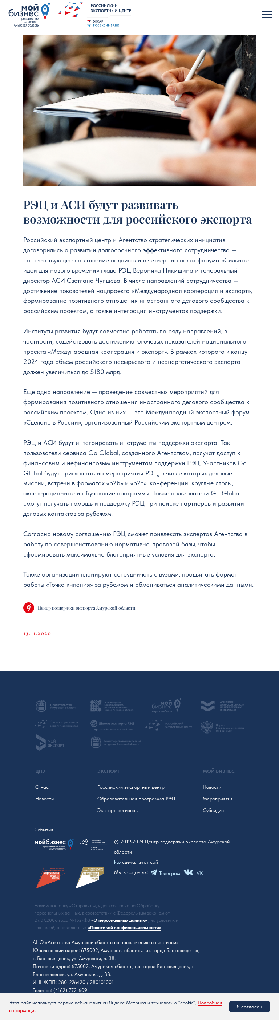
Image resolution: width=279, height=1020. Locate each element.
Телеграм (169, 873)
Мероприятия (218, 799)
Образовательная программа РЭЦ (136, 799)
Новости (44, 799)
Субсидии (213, 810)
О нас (42, 787)
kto (117, 862)
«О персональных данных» (119, 920)
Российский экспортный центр (131, 787)
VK (200, 873)
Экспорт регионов (117, 810)
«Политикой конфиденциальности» (124, 927)
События (43, 829)
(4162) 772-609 (70, 990)
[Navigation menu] (267, 14)
